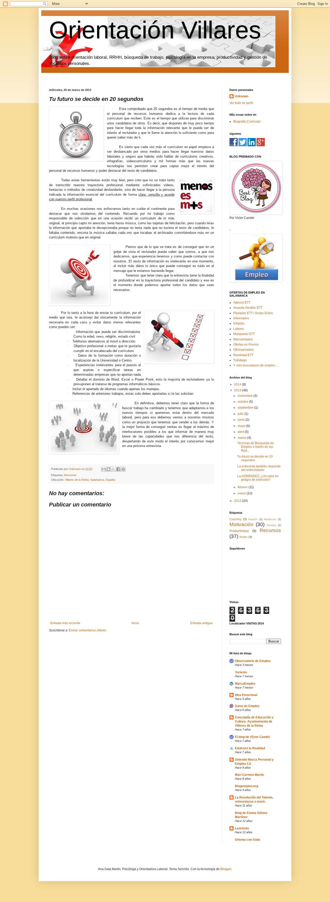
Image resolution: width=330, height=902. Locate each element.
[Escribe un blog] (108, 469)
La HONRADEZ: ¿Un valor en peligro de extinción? (258, 478)
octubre (243, 401)
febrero (243, 487)
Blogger (225, 869)
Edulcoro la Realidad (250, 748)
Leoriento (242, 828)
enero (242, 493)
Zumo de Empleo (247, 706)
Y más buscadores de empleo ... (255, 365)
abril (241, 432)
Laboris (238, 329)
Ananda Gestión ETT (247, 308)
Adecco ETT (241, 302)
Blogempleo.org (246, 786)
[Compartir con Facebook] (118, 469)
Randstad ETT (243, 355)
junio (241, 420)
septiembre (246, 407)
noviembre (245, 396)
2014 (238, 384)
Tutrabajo (240, 360)
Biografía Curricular (247, 121)
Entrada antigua (201, 623)
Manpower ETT (244, 334)
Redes (244, 536)
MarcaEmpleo (245, 683)
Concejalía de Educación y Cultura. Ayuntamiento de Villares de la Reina (254, 721)
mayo (242, 426)
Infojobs (238, 323)
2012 (238, 501)
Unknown (241, 96)
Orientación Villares (155, 30)
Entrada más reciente (65, 623)
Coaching (235, 519)
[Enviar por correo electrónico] (103, 469)
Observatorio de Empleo (252, 661)
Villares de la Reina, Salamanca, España (90, 479)
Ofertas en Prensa (246, 344)
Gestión (253, 519)
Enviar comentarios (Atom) (87, 630)
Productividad (239, 531)
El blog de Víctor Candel (252, 737)
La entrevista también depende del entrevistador (259, 468)
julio (241, 414)
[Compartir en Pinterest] (123, 469)
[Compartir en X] (113, 469)
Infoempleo (241, 318)
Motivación (241, 524)
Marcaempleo (243, 339)
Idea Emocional (246, 695)
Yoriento (241, 672)
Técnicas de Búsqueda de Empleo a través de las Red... (255, 446)
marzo (242, 438)
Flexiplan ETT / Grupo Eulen (253, 313)
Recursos (70, 475)
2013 (238, 390)
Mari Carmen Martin (249, 775)
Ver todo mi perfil (241, 103)
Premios (271, 525)
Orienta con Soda (247, 839)
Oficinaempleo (243, 349)
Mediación (270, 519)
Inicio (135, 623)
